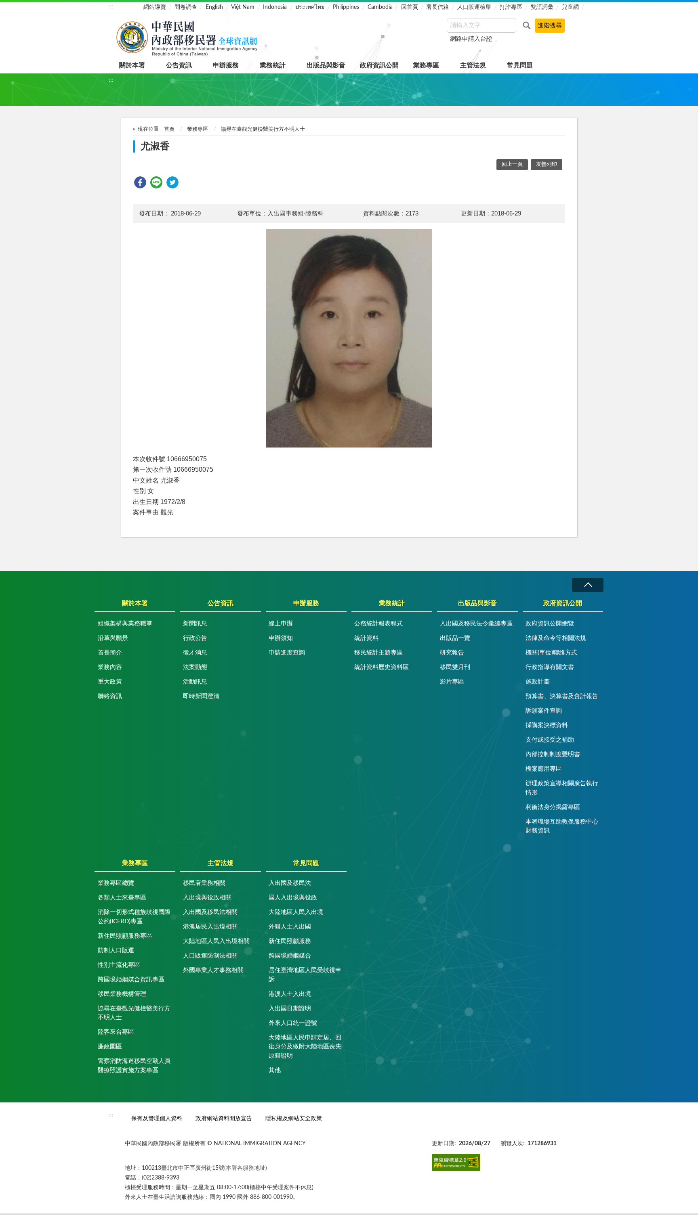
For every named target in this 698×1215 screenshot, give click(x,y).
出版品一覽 (455, 638)
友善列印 (546, 164)
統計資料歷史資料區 (381, 667)
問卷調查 (185, 7)
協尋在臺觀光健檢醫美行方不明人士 (263, 129)
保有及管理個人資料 (156, 1118)
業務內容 (110, 667)
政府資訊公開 (379, 65)
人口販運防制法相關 (210, 956)
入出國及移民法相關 (210, 912)
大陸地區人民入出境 (296, 912)
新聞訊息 (195, 624)
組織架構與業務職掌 (125, 624)
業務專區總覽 (116, 883)
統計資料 (366, 638)
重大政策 (110, 682)
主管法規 (473, 65)
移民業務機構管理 (122, 994)
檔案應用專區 (544, 769)
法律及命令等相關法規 (556, 638)
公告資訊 (179, 65)
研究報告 (452, 653)
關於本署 (132, 65)
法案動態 (195, 667)
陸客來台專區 (116, 1032)
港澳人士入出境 (290, 994)
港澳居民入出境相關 (210, 927)
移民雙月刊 (455, 667)
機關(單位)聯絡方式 (551, 653)
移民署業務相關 (204, 883)
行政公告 (195, 638)
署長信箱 (437, 7)
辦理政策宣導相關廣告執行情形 (562, 788)
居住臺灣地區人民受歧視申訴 (305, 975)
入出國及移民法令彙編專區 (476, 624)
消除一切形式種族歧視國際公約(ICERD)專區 (134, 916)
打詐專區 (511, 7)
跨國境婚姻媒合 (290, 956)
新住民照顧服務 (290, 941)
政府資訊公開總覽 (550, 624)
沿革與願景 (113, 638)
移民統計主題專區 (378, 653)
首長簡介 (110, 653)
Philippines (346, 7)
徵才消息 (195, 653)
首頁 (169, 129)
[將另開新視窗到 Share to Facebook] (140, 182)
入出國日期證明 (290, 1009)
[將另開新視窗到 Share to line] (156, 182)
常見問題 (520, 65)
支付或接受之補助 (550, 740)
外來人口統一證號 (293, 1023)
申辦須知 (281, 638)
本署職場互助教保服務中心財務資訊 (562, 826)
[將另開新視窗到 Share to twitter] (172, 182)
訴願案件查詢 (544, 711)
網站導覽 (154, 7)
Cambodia (380, 7)
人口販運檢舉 (474, 7)
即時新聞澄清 (201, 696)
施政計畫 (538, 682)
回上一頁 (512, 164)
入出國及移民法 (290, 883)
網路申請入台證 (471, 39)
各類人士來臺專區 (122, 898)
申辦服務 (226, 65)
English (214, 7)
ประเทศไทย (309, 7)
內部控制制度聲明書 (553, 754)
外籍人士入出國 (290, 927)
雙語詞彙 (542, 7)
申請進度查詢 (287, 653)
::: (111, 6)
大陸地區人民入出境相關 (216, 941)
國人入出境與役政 (293, 898)
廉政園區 (110, 1047)
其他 (275, 1070)
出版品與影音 (326, 65)
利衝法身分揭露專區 (553, 807)
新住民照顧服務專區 (125, 936)
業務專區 (426, 65)
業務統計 (273, 65)
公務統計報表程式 (378, 624)
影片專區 (452, 682)
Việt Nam (242, 7)
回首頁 (409, 7)
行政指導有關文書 (550, 667)
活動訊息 (195, 682)
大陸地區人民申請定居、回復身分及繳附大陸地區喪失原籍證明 (305, 1047)
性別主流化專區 (119, 965)
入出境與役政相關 (207, 898)
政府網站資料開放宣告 (224, 1118)
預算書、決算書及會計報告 (562, 696)
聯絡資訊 (110, 696)
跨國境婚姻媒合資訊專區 (131, 980)
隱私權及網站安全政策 (293, 1118)
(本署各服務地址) (245, 1168)
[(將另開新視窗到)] (456, 1162)
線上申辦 (281, 624)
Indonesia (275, 7)
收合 (587, 585)
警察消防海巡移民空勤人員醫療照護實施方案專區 (134, 1065)
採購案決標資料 (547, 725)
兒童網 (570, 7)
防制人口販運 (116, 950)
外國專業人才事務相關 (213, 970)
